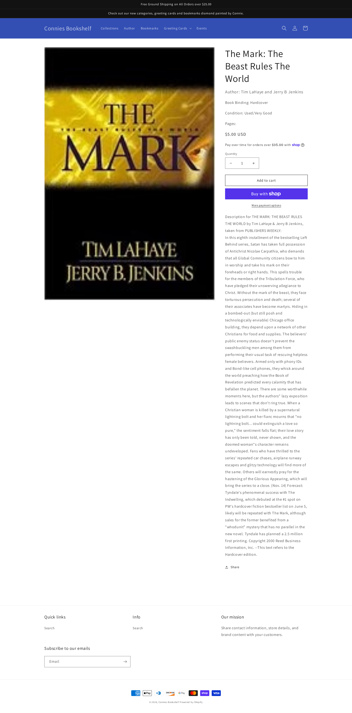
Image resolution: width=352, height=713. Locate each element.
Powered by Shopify (191, 702)
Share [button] (235, 567)
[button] (177, 28)
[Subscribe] (125, 661)
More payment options (266, 205)
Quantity (231, 154)
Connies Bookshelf (169, 702)
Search (49, 628)
